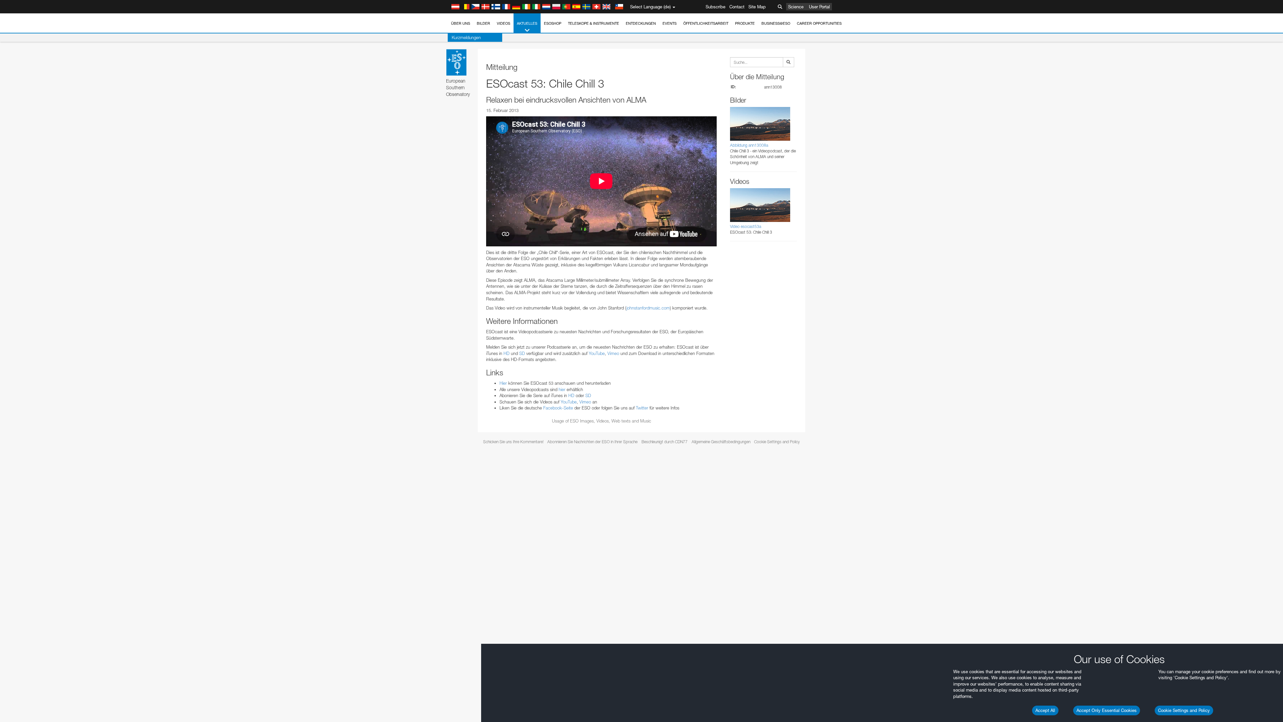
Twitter (642, 407)
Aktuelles (527, 23)
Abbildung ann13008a (749, 145)
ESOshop (552, 23)
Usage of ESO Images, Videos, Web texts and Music (601, 421)
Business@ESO (775, 23)
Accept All (1045, 710)
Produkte (745, 23)
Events (670, 23)
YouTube (597, 353)
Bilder (483, 23)
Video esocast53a (745, 226)
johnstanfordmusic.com (648, 308)
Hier (503, 383)
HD (507, 353)
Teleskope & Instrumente (593, 23)
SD (522, 353)
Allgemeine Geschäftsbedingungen (721, 441)
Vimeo (613, 353)
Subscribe (715, 6)
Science (796, 6)
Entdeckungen (641, 23)
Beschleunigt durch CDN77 (665, 441)
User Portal (819, 6)
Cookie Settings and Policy (1184, 710)
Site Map (757, 6)
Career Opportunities (819, 23)
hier (562, 389)
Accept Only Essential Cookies (1107, 710)
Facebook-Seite (558, 407)
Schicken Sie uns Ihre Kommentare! (513, 441)
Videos (503, 23)
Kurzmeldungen (466, 37)
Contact (736, 6)
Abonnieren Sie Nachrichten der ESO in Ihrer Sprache (592, 441)
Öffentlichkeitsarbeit (705, 23)
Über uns (460, 23)
